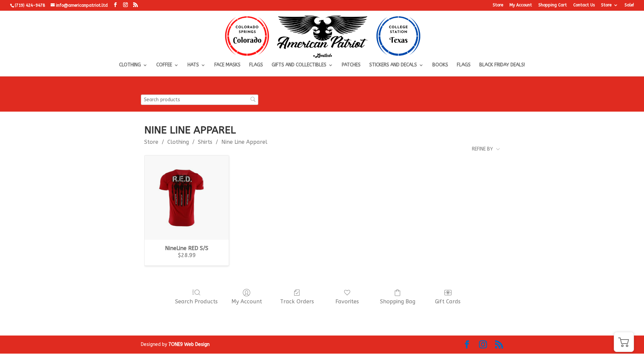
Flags (256, 65)
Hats (193, 65)
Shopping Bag (397, 301)
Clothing (130, 65)
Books (440, 65)
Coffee (164, 65)
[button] (624, 342)
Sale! (629, 5)
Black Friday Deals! (502, 65)
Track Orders (297, 301)
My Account (520, 5)
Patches (351, 65)
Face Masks (227, 65)
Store (498, 5)
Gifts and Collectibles (299, 65)
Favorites (347, 301)
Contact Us (584, 5)
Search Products (196, 301)
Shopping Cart (552, 5)
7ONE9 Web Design (189, 344)
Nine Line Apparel (244, 142)
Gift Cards (448, 301)
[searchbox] (199, 100)
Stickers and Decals (393, 65)
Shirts (205, 142)
